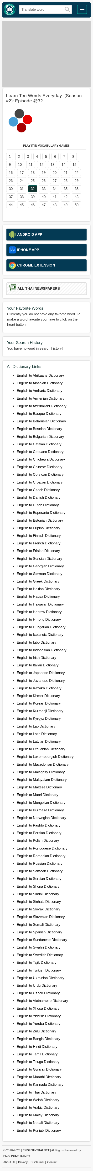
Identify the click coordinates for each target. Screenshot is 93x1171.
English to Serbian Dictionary (39, 879)
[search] (67, 9)
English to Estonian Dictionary (40, 520)
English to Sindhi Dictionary (38, 894)
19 (44, 173)
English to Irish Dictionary (36, 658)
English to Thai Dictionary (36, 1092)
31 (22, 189)
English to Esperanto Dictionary (41, 513)
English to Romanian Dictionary (41, 856)
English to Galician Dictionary (39, 558)
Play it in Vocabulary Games (46, 145)
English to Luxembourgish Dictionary (45, 757)
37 (11, 197)
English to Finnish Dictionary (39, 536)
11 (30, 165)
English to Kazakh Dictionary (39, 688)
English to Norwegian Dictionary (41, 818)
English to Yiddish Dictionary (39, 1016)
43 (76, 197)
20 (55, 173)
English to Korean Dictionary (39, 703)
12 (41, 165)
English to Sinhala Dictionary (39, 902)
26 (44, 181)
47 (44, 205)
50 (76, 205)
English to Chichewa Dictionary (41, 459)
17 (22, 173)
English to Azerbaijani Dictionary (42, 406)
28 (65, 181)
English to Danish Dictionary (39, 497)
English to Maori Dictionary (37, 795)
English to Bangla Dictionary (38, 1039)
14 (63, 165)
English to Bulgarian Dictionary (40, 436)
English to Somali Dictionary (38, 924)
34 (55, 189)
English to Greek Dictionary (38, 581)
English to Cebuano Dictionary (40, 452)
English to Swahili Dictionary (39, 947)
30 (11, 189)
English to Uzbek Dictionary (38, 993)
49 (65, 205)
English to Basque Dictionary (39, 413)
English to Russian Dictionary (39, 863)
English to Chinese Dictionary (39, 467)
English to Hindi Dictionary (37, 1046)
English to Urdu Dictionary (37, 985)
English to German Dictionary (39, 574)
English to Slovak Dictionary (38, 909)
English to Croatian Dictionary (40, 482)
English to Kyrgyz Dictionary (39, 718)
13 (52, 165)
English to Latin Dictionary (37, 734)
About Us (9, 1162)
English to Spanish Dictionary (39, 932)
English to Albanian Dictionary (40, 383)
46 (33, 205)
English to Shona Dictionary (38, 886)
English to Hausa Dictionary (38, 596)
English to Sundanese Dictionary (42, 940)
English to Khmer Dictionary (38, 696)
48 (55, 205)
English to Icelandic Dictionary (40, 635)
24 (22, 181)
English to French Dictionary (39, 543)
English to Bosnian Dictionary (39, 429)
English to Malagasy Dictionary (41, 772)
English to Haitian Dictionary (38, 589)
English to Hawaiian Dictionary (40, 604)
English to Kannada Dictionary (40, 1084)
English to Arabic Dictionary (38, 1107)
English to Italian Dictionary (38, 665)
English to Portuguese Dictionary (42, 848)
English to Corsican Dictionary (40, 474)
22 (76, 173)
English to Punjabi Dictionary (39, 1130)
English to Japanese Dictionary (41, 673)
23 (11, 181)
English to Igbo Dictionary (36, 642)
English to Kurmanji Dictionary (40, 711)
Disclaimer (37, 1162)
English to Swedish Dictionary (40, 955)
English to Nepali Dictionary (38, 1123)
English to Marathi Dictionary (39, 1077)
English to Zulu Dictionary (36, 1031)
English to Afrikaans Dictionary (40, 375)
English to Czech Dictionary (38, 490)
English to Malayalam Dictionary (42, 780)
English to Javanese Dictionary (41, 680)
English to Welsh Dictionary (38, 1100)
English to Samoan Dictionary (40, 871)
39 (33, 197)
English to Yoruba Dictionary (39, 1024)
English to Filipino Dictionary (38, 528)
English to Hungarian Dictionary (41, 627)
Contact (52, 1162)
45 (22, 205)
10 (20, 165)
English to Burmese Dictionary (40, 810)
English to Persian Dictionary (39, 833)
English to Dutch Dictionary (38, 505)
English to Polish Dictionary (38, 840)
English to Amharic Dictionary (39, 391)
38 (22, 197)
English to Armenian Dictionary (40, 398)
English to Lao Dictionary (36, 726)
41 (55, 197)
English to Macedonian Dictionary (43, 764)
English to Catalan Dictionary (39, 444)
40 (44, 197)
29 (76, 181)
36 (76, 189)
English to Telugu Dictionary (38, 1062)
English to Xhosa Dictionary (38, 1008)
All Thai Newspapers (38, 288)
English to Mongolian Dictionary (41, 802)
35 (65, 189)
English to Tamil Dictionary (37, 1054)
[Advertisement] (46, 54)
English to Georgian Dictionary (40, 566)
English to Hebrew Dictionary (39, 612)
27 (55, 181)
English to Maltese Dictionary (39, 787)
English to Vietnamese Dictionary (42, 1001)
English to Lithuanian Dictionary (41, 749)
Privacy (23, 1162)
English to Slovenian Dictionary (41, 917)
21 (65, 173)
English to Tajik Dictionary (37, 962)
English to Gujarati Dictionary (39, 1069)
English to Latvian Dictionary (39, 741)
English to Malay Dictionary (38, 1115)
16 (11, 173)
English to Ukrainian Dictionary (40, 978)
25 (33, 181)
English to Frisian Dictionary (38, 551)
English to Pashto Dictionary (39, 825)
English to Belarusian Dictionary (41, 421)
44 (11, 205)
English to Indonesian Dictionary (42, 650)
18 (33, 173)
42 (65, 197)
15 (74, 165)
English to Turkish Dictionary (39, 970)
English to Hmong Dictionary (39, 619)
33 (44, 189)
